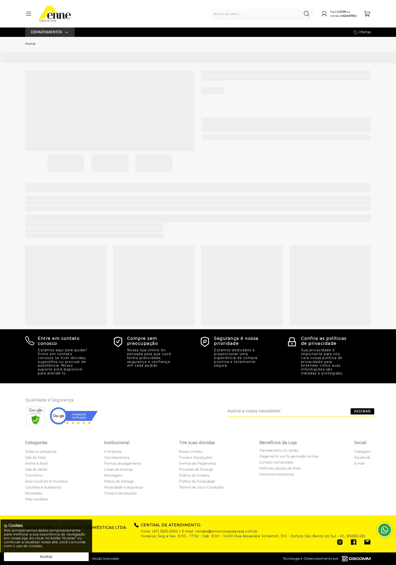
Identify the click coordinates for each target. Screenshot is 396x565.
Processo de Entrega (196, 469)
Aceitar (46, 556)
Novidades (33, 493)
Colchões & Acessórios (43, 487)
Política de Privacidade (197, 481)
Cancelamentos (116, 457)
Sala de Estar (35, 457)
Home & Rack (36, 463)
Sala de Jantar (36, 469)
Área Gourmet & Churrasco (46, 481)
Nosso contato (191, 452)
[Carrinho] (367, 13)
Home (30, 44)
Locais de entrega (118, 469)
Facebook (362, 457)
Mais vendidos (36, 499)
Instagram (362, 452)
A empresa (112, 452)
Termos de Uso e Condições (201, 487)
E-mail (359, 463)
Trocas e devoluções (120, 493)
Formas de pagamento (122, 463)
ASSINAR (362, 411)
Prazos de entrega (119, 481)
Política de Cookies (194, 475)
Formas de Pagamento (198, 463)
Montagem (113, 475)
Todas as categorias (40, 452)
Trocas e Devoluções (195, 457)
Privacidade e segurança (123, 487)
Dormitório (34, 475)
